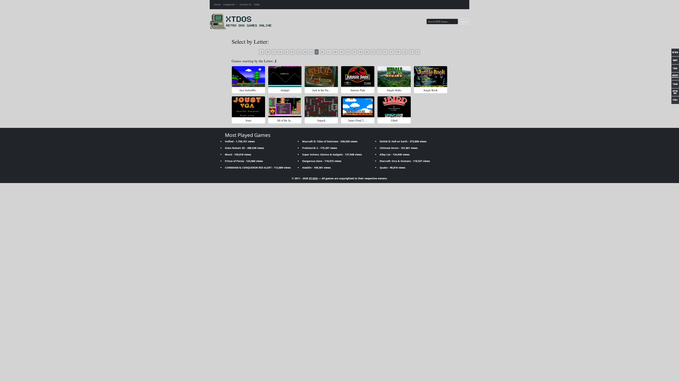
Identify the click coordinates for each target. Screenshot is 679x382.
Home (217, 4)
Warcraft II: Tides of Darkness (320, 141)
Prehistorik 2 (310, 148)
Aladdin (307, 167)
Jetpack (321, 120)
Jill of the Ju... (285, 120)
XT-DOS (313, 178)
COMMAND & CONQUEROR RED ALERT (248, 167)
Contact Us (245, 4)
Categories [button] (229, 4)
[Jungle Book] (430, 76)
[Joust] (248, 106)
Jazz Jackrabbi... (248, 90)
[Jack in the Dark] (321, 76)
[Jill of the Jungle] (284, 106)
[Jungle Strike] (394, 76)
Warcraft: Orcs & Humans (395, 161)
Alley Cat (385, 154)
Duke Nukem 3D (235, 148)
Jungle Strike (394, 90)
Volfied (229, 141)
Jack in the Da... (321, 90)
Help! (257, 4)
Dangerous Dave (312, 161)
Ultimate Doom (389, 148)
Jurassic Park (357, 90)
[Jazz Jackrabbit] (248, 76)
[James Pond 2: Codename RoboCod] (357, 106)
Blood (228, 154)
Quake (384, 167)
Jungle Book (430, 90)
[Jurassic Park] (357, 76)
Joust (248, 120)
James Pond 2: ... (357, 120)
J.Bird (394, 120)
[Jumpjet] (284, 76)
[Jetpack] (321, 106)
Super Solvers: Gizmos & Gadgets (322, 154)
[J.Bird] (394, 106)
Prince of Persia (234, 161)
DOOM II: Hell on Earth (393, 141)
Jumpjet (285, 90)
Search (464, 21)
